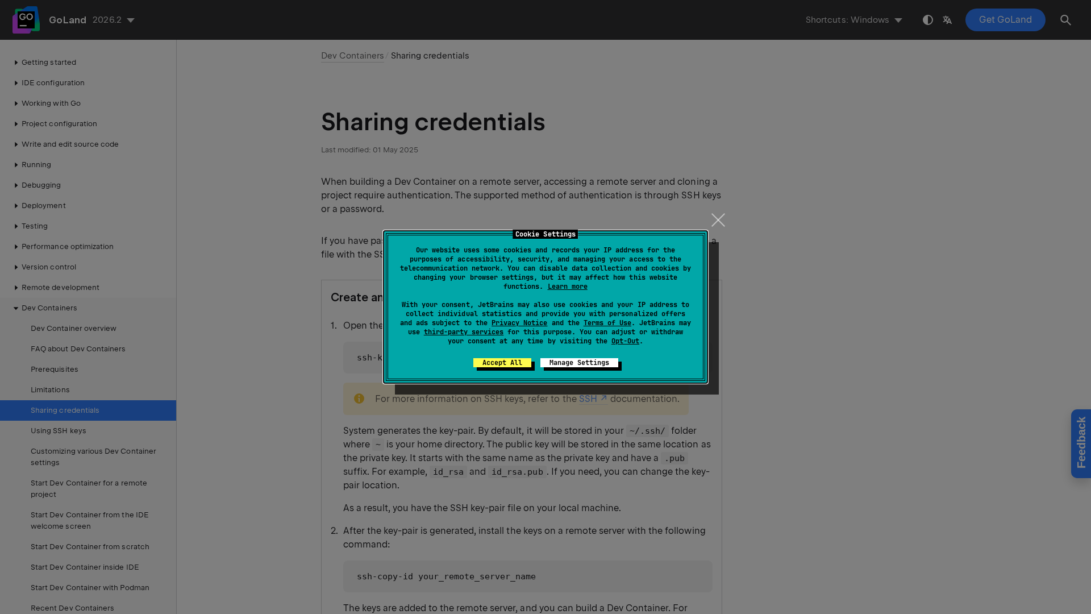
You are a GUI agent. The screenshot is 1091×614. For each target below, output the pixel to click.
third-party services (463, 332)
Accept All (502, 362)
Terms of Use (607, 322)
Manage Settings (579, 362)
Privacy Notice (519, 322)
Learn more (568, 286)
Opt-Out (625, 341)
